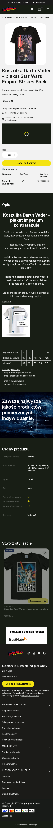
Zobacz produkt (36, 601)
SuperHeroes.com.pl (10, 17)
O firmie (6, 776)
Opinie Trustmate (10, 794)
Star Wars (33, 17)
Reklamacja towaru (11, 716)
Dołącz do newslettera (18, 683)
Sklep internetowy (26, 825)
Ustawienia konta (10, 758)
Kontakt (6, 788)
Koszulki (24, 17)
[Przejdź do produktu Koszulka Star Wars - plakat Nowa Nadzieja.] (26, 576)
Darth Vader (45, 17)
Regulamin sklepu (10, 710)
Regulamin (33, 690)
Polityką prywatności (30, 695)
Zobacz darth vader (18, 428)
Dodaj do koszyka (26, 163)
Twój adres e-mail (9, 677)
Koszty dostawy (9, 734)
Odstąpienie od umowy (13, 722)
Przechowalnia (9, 764)
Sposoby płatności (11, 728)
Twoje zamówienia (11, 752)
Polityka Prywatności (12, 739)
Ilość (4, 150)
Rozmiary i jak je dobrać (13, 782)
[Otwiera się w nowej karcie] (28, 653)
